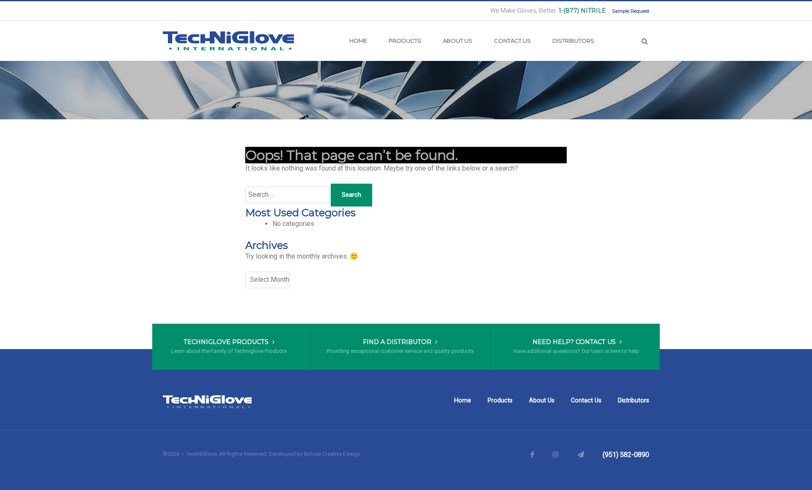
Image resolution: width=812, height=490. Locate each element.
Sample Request (630, 11)
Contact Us (512, 40)
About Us (457, 40)
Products (405, 40)
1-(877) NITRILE (582, 10)
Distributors (573, 40)
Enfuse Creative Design (332, 454)
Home (358, 40)
